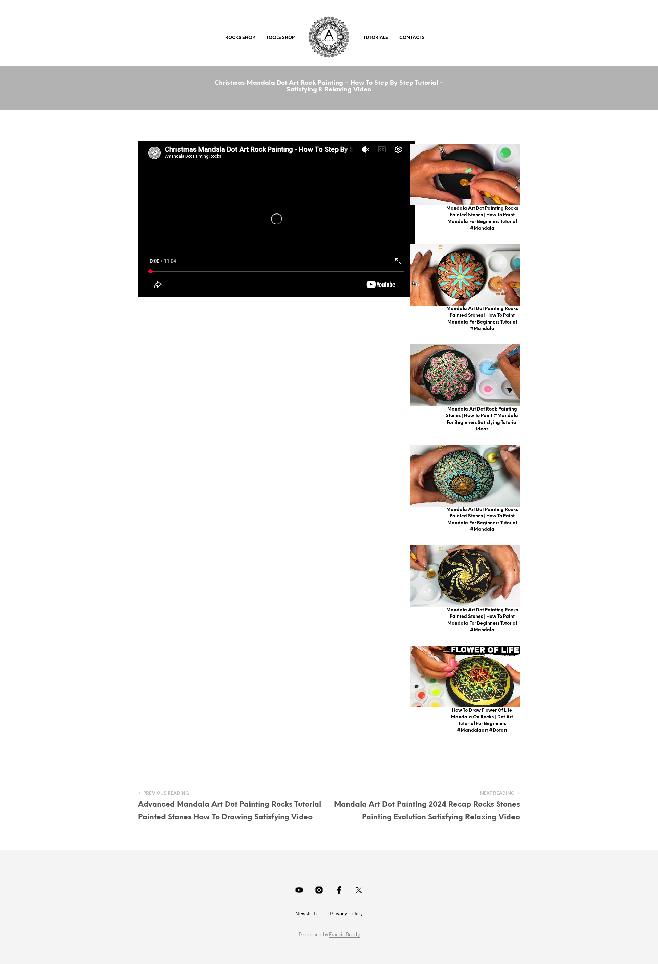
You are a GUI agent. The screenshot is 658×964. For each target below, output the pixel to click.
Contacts (412, 38)
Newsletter (307, 913)
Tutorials (375, 38)
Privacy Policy (346, 913)
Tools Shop (280, 38)
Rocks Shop (240, 38)
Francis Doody (344, 934)
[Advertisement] (276, 345)
